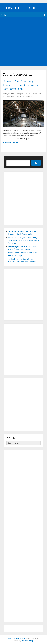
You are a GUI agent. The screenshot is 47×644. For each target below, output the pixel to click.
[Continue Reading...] (11, 142)
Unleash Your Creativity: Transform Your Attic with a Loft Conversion (21, 85)
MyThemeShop (27, 641)
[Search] (36, 163)
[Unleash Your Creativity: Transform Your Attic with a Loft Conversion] (23, 113)
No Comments (26, 96)
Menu (3, 15)
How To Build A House (23, 8)
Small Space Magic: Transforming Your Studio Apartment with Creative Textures (23, 240)
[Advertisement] (23, 42)
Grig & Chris (9, 93)
